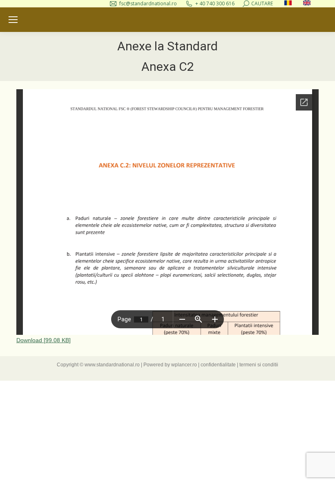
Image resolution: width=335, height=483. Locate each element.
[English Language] (306, 3)
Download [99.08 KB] (43, 340)
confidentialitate (218, 365)
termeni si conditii (258, 365)
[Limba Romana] (288, 3)
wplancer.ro (184, 365)
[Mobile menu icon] (13, 20)
